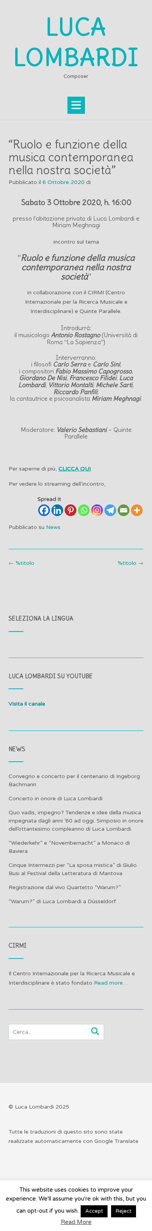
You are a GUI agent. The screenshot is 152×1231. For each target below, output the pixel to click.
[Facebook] (44, 510)
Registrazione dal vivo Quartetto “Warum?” (65, 887)
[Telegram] (110, 510)
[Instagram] (97, 510)
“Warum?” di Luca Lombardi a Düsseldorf (62, 901)
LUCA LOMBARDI (76, 42)
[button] (76, 105)
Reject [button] (123, 1211)
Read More (76, 1222)
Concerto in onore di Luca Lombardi (56, 798)
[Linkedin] (57, 510)
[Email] (123, 510)
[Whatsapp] (84, 510)
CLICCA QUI (74, 468)
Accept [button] (94, 1211)
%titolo (130, 563)
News (53, 527)
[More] (137, 510)
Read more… (111, 983)
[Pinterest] (70, 510)
